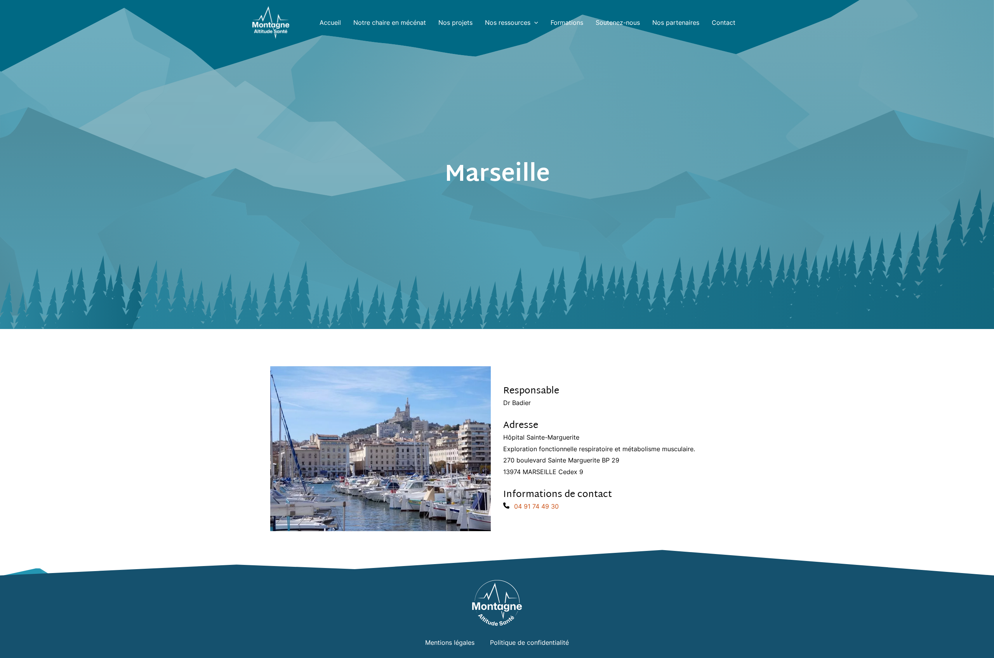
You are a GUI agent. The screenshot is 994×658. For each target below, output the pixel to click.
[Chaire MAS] (270, 22)
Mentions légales (449, 642)
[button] (534, 22)
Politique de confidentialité (529, 642)
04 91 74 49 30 (536, 506)
